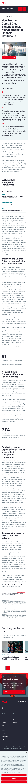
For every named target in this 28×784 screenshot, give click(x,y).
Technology (5, 736)
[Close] (26, 752)
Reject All (14, 778)
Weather (4, 739)
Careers (4, 720)
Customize (14, 775)
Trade (3, 733)
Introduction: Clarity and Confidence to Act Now (10, 658)
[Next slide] (8, 668)
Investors (4, 722)
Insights (15, 722)
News (3, 725)
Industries (15, 720)
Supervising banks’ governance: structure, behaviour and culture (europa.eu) (13, 592)
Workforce (4, 742)
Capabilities (16, 717)
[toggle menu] (25, 3)
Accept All (14, 782)
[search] (22, 3)
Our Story (4, 717)
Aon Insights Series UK (7, 8)
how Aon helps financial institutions (15, 585)
